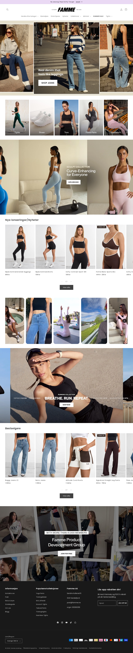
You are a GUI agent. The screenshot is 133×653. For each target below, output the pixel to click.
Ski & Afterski (40, 601)
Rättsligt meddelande (80, 648)
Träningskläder (41, 597)
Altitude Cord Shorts (74, 480)
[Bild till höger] (71, 281)
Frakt (7, 597)
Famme (13, 648)
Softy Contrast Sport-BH (76, 272)
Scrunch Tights (41, 604)
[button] (7, 9)
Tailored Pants (41, 608)
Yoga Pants (40, 593)
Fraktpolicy (67, 648)
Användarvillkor (57, 648)
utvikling (18, 648)
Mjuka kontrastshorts (44, 272)
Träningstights (41, 612)
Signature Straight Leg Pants (108, 480)
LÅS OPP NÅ (123, 603)
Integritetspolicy (44, 648)
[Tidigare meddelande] (6, 2)
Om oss (8, 608)
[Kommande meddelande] (127, 2)
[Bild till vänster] (62, 281)
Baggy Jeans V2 (11, 480)
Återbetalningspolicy (30, 648)
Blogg (7, 612)
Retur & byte (9, 601)
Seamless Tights (42, 615)
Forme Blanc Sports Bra (105, 272)
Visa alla (66, 287)
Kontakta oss (10, 593)
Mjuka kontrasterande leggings (18, 272)
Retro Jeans (41, 480)
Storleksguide (10, 604)
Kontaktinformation (95, 648)
